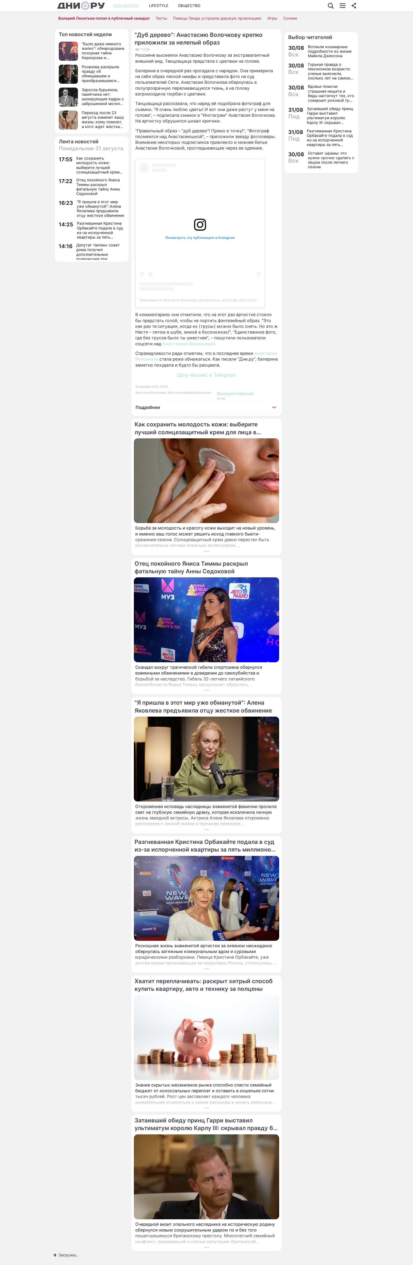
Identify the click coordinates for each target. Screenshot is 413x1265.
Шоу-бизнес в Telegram (206, 375)
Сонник (290, 18)
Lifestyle (158, 5)
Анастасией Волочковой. (189, 343)
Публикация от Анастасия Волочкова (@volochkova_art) (183, 300)
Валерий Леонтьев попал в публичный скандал (104, 18)
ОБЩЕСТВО (189, 5)
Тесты (161, 18)
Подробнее (148, 407)
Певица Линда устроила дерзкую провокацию (217, 18)
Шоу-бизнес (126, 5)
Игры (272, 18)
